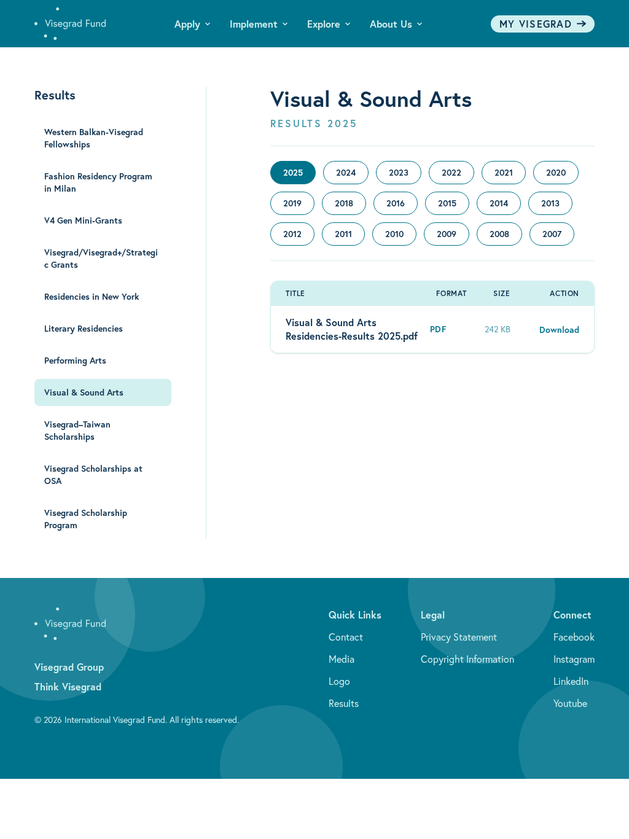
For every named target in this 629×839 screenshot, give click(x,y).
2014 (499, 203)
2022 (451, 172)
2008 (499, 234)
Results (344, 703)
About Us (391, 23)
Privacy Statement (459, 637)
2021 (503, 172)
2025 (293, 172)
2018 (344, 203)
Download (559, 329)
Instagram (574, 659)
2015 (447, 203)
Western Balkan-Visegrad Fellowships (93, 138)
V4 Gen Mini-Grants (83, 220)
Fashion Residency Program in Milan (98, 182)
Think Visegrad (67, 686)
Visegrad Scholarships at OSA (93, 474)
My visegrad (535, 23)
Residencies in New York (91, 296)
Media (341, 659)
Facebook (574, 637)
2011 (343, 234)
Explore (323, 23)
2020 (556, 172)
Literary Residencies (83, 328)
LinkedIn (570, 681)
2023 (398, 172)
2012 (292, 234)
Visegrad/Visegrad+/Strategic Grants (101, 258)
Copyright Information (467, 659)
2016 (395, 203)
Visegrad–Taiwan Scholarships (77, 430)
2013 (550, 203)
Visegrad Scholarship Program (85, 519)
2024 (346, 172)
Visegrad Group (69, 666)
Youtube (570, 703)
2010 (394, 234)
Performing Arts (75, 360)
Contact (346, 637)
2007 (551, 234)
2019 (292, 203)
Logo (339, 681)
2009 (446, 234)
